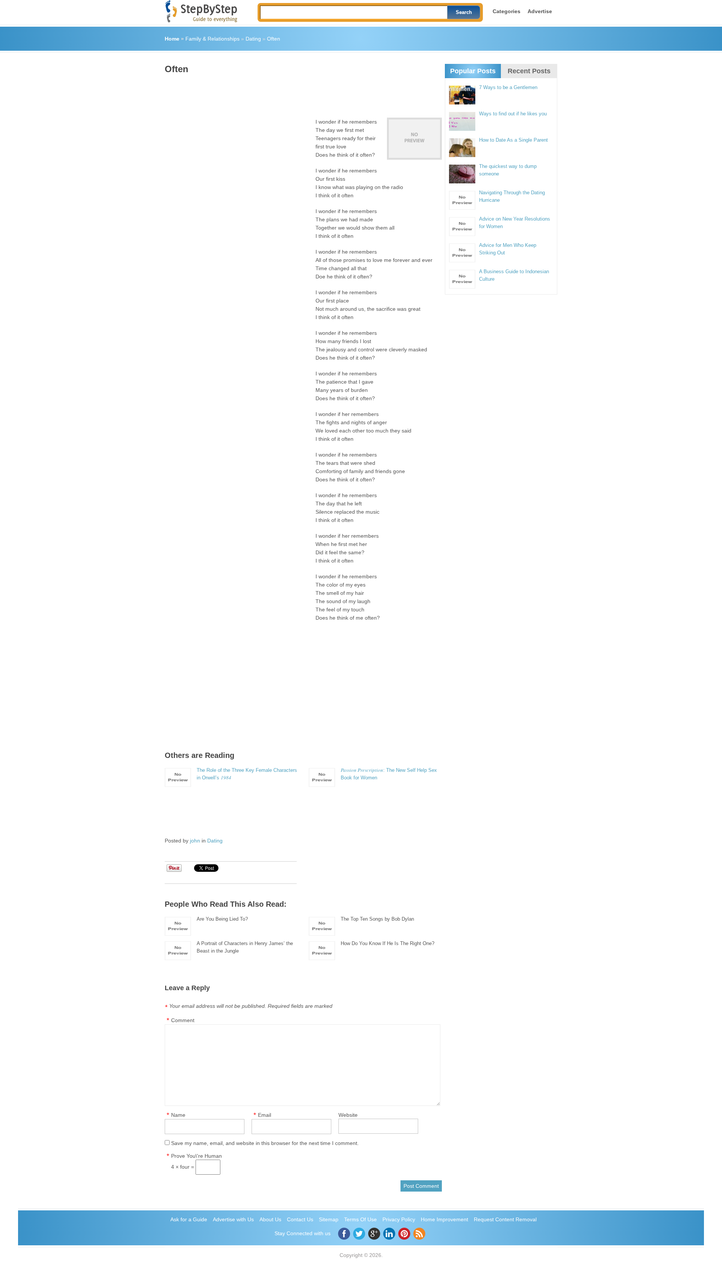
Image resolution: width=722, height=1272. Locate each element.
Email (264, 1115)
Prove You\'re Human (196, 1156)
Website (348, 1115)
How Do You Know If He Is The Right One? (387, 943)
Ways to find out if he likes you (513, 113)
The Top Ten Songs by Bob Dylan (377, 919)
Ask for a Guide (188, 1219)
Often (273, 39)
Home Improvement (444, 1219)
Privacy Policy (398, 1219)
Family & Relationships (212, 39)
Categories (506, 11)
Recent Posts (529, 71)
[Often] (414, 139)
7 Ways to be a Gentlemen (508, 87)
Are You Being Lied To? (222, 919)
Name (178, 1115)
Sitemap (328, 1219)
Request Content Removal (505, 1219)
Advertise (540, 11)
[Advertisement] (301, 93)
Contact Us (300, 1219)
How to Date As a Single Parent (513, 140)
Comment (182, 1020)
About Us (270, 1219)
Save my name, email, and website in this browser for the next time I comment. (265, 1143)
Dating (253, 39)
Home (172, 39)
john (195, 841)
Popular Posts (473, 71)
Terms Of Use (360, 1219)
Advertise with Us (233, 1219)
